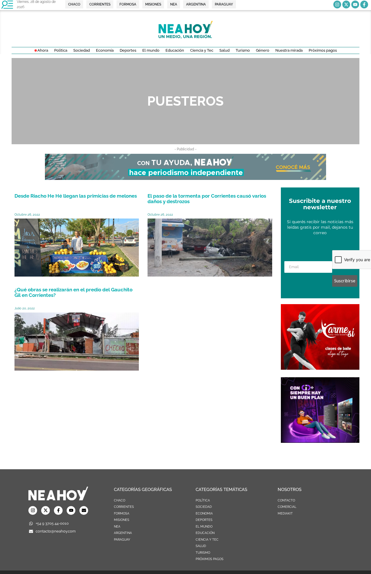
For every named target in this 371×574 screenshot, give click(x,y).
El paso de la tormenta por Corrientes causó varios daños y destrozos (207, 198)
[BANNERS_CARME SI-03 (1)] (320, 368)
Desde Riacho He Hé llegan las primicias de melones (75, 196)
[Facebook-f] (364, 4)
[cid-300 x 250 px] (320, 441)
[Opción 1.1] (185, 178)
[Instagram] (337, 4)
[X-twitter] (346, 4)
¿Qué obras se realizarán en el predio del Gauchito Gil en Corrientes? (73, 292)
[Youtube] (355, 4)
